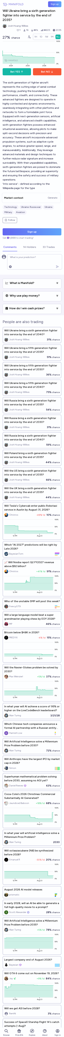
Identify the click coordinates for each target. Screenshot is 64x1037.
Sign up (55, 4)
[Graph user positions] (29, 36)
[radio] (36, 37)
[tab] (10, 247)
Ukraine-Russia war (31, 207)
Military (8, 212)
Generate (52, 197)
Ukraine (48, 207)
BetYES (15, 71)
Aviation (20, 212)
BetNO (45, 71)
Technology (10, 207)
